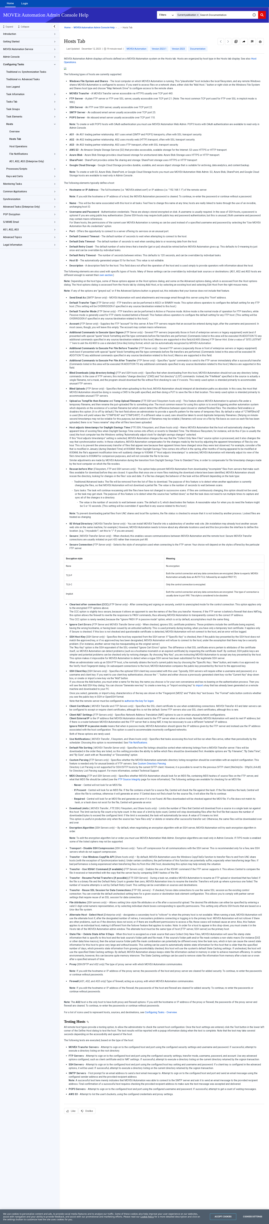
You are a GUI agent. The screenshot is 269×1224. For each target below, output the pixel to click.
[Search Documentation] (262, 15)
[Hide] (54, 26)
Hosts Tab (15, 139)
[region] (134, 1216)
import (199, 685)
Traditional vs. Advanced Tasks (23, 79)
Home (10, 3)
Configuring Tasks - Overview (161, 1012)
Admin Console (11, 56)
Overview (14, 131)
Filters (162, 14)
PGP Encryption (11, 214)
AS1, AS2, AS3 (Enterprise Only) (26, 161)
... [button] (119, 27)
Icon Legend (13, 86)
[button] (198, 15)
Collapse (25, 26)
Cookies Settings (252, 1216)
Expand (9, 26)
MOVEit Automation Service (18, 49)
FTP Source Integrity (129, 779)
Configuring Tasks (13, 64)
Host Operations (18, 146)
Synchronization (11, 199)
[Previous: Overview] (221, 41)
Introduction (9, 33)
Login (24, 3)
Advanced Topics (12, 237)
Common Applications (15, 191)
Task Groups (13, 109)
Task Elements (14, 116)
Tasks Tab (11, 101)
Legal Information (12, 244)
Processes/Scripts (16, 168)
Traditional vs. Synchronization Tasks (26, 71)
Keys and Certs (14, 176)
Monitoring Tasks (12, 183)
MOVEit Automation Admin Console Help (94, 27)
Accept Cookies (223, 1216)
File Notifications (18, 153)
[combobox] (213, 15)
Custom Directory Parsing (152, 763)
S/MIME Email (11, 221)
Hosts (9, 124)
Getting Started (11, 41)
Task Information (15, 94)
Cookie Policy (147, 1216)
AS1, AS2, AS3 (11, 229)
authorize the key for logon (139, 700)
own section (106, 275)
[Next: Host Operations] (228, 41)
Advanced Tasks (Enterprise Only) (21, 206)
